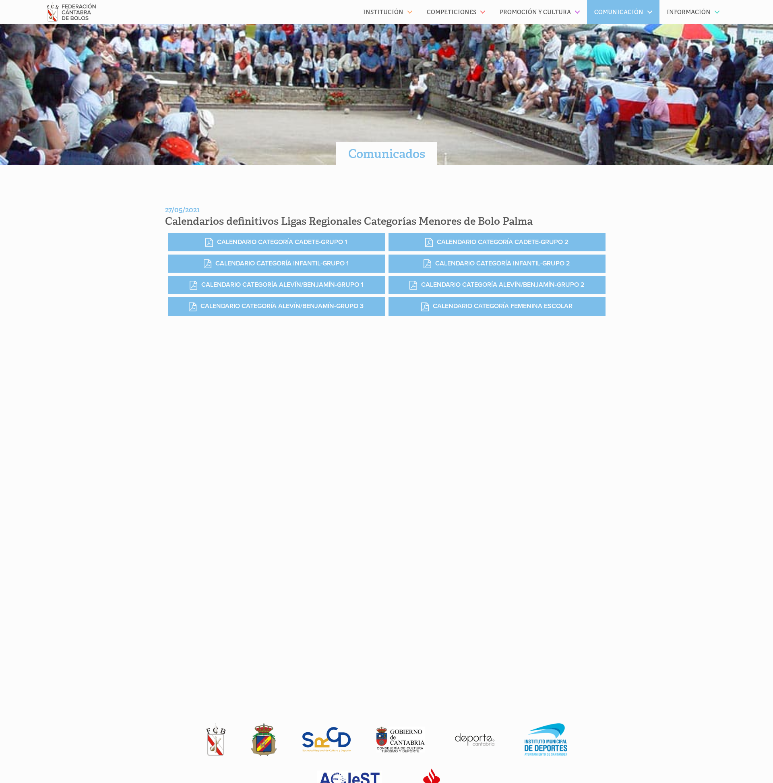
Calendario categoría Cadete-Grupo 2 (502, 242)
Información (689, 12)
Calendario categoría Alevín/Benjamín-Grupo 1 (282, 285)
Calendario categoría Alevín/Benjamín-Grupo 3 (282, 306)
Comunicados (386, 154)
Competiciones (451, 12)
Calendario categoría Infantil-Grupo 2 (502, 263)
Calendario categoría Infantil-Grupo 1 (282, 263)
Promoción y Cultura (535, 12)
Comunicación (618, 12)
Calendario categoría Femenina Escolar (503, 306)
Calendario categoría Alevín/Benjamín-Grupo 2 (503, 285)
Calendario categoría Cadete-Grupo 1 (282, 242)
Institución (383, 12)
